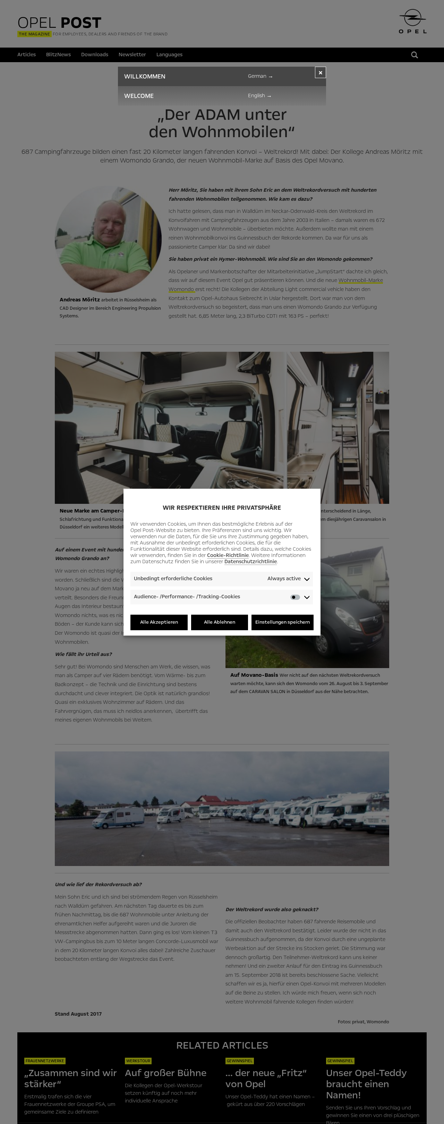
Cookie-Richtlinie (228, 555)
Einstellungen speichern (282, 622)
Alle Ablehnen (219, 622)
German (260, 76)
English (260, 95)
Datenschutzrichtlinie (250, 561)
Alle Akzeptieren (159, 622)
